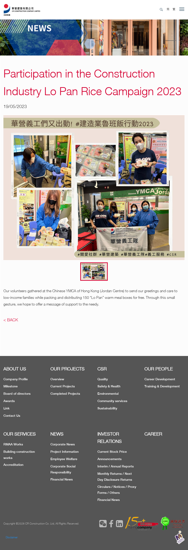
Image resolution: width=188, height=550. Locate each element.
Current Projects (62, 386)
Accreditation (13, 465)
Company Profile (15, 379)
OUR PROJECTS (67, 368)
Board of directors (16, 393)
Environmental (108, 393)
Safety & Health (108, 386)
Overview (57, 379)
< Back (10, 319)
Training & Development (162, 386)
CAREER (153, 433)
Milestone (10, 386)
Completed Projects (65, 393)
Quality (102, 379)
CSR (102, 368)
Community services (112, 401)
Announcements (109, 459)
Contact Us (11, 415)
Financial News (61, 479)
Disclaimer (12, 537)
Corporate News (62, 444)
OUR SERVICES (19, 433)
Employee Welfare (63, 459)
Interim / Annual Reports (115, 466)
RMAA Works (13, 444)
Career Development (159, 379)
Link (6, 408)
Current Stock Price (112, 451)
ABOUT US (14, 368)
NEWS (57, 433)
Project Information (64, 451)
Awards (9, 401)
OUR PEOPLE (158, 368)
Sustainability (107, 408)
